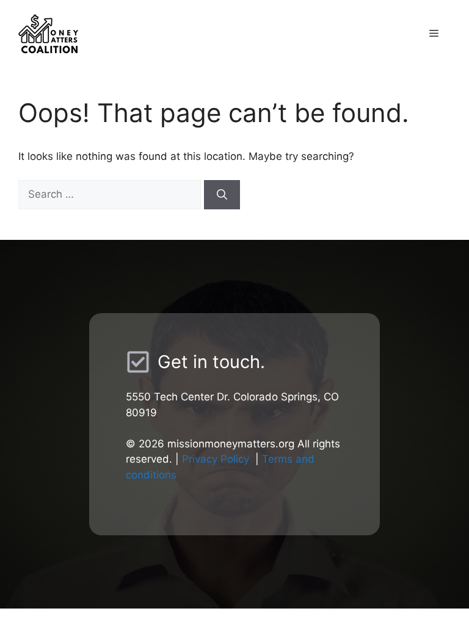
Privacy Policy (215, 459)
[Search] (222, 194)
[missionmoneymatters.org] (125, 33)
